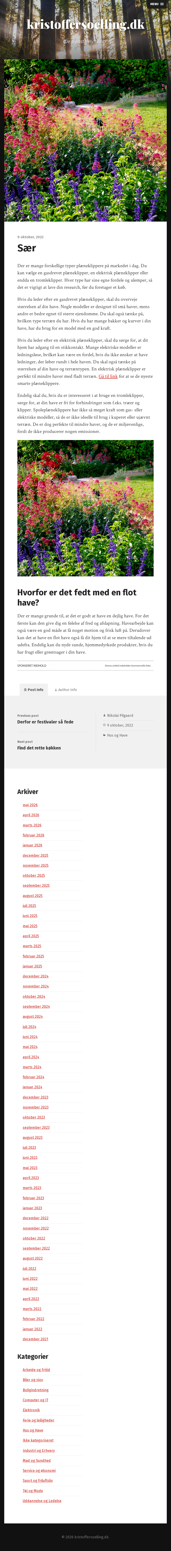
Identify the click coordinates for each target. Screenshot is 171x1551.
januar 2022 (32, 1329)
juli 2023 (29, 1147)
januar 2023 (32, 1208)
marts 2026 (32, 825)
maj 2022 (30, 1288)
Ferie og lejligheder (38, 1420)
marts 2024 (32, 1067)
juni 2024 (30, 1037)
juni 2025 (30, 916)
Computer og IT (35, 1400)
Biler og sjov (33, 1380)
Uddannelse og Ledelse (42, 1501)
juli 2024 (29, 1027)
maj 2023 (30, 1168)
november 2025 (36, 865)
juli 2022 (29, 1268)
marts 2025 (32, 946)
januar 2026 (32, 845)
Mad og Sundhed (37, 1460)
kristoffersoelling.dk (86, 24)
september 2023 (36, 1127)
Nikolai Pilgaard (120, 715)
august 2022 (33, 1258)
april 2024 (31, 1057)
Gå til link (108, 376)
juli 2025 (29, 906)
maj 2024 (30, 1047)
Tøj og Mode (33, 1491)
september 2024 (36, 1006)
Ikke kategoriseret (38, 1440)
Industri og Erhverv (39, 1450)
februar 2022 (33, 1319)
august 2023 (33, 1137)
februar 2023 (33, 1198)
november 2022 (36, 1228)
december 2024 (36, 976)
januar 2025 (32, 966)
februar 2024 (33, 1077)
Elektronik (31, 1410)
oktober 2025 (34, 875)
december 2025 (35, 855)
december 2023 (35, 1097)
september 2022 (36, 1248)
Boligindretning (36, 1390)
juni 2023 (30, 1157)
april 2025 (31, 936)
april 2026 (31, 815)
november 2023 (36, 1107)
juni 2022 (30, 1278)
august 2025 (33, 896)
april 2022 (31, 1299)
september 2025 (36, 885)
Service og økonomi (39, 1470)
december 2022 (36, 1218)
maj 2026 (30, 805)
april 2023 (31, 1178)
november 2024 (36, 986)
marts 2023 (32, 1188)
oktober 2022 (34, 1238)
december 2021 (35, 1339)
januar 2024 (32, 1087)
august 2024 (33, 1016)
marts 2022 (32, 1309)
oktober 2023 (34, 1117)
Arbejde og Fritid (36, 1370)
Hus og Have (117, 735)
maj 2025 (30, 926)
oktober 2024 (34, 996)
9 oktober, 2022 (120, 725)
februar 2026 (33, 835)
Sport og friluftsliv (38, 1480)
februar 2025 (33, 956)
